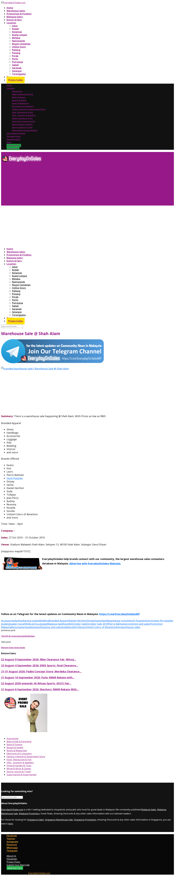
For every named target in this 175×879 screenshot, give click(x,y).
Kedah (15, 28)
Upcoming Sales (13, 139)
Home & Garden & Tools (22, 118)
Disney (90, 620)
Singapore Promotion (85, 819)
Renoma (16, 627)
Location (11, 22)
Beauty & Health (19, 100)
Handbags (107, 620)
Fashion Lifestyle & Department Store (28, 109)
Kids (28, 623)
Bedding (44, 620)
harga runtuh (121, 620)
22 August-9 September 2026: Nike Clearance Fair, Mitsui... (38, 659)
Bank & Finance (18, 97)
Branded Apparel (59, 620)
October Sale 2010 (97, 623)
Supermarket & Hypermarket (25, 130)
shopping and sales (50, 627)
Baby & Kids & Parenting (22, 94)
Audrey (19, 620)
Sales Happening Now (16, 133)
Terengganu (19, 73)
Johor (15, 25)
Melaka (16, 37)
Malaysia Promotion (29, 813)
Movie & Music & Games (22, 124)
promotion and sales (137, 623)
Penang (16, 52)
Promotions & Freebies (19, 13)
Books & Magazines (20, 103)
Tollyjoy (80, 627)
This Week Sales (14, 136)
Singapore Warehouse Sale (59, 819)
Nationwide (18, 40)
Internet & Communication (23, 121)
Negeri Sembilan (21, 43)
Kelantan (17, 31)
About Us (11, 855)
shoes (35, 627)
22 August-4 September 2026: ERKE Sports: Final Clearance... (39, 665)
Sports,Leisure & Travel (22, 127)
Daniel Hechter (77, 620)
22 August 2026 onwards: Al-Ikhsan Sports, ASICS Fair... (36, 683)
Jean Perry (160, 620)
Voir (118, 627)
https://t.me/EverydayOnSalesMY (119, 614)
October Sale (79, 623)
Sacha (24, 627)
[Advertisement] (83, 185)
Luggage (42, 623)
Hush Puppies (15, 478)
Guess (97, 620)
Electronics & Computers (23, 106)
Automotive (17, 91)
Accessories (8, 620)
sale (30, 627)
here (10, 823)
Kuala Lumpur (19, 34)
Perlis (15, 58)
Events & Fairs (14, 19)
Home (10, 7)
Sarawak (17, 67)
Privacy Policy (13, 861)
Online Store (19, 46)
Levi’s (33, 623)
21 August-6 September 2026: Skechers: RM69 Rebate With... (40, 689)
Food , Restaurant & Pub (22, 112)
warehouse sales (130, 627)
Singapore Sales (35, 819)
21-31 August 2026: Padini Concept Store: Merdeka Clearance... (41, 671)
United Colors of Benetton (100, 627)
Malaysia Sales (15, 16)
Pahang (16, 49)
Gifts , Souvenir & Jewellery (24, 115)
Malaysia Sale (54, 623)
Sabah (15, 64)
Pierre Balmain (116, 623)
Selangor (17, 70)
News (9, 142)
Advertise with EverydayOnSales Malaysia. (95, 563)
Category (11, 88)
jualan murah (18, 623)
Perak (15, 55)
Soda (65, 627)
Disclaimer (12, 858)
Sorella (72, 627)
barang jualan (31, 620)
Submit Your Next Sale (18, 864)
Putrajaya (17, 61)
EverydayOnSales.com (12, 809)
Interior (149, 620)
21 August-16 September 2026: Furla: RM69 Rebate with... (38, 677)
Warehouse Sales (16, 10)
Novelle (66, 623)
